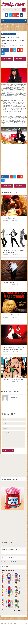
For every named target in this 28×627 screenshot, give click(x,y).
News (6, 24)
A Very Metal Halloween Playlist (12, 315)
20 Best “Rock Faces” (9, 218)
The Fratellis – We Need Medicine (13, 379)
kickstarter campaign (6, 96)
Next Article (19, 59)
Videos (16, 24)
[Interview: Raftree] (14, 270)
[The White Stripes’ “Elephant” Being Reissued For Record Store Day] (14, 335)
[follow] (12, 509)
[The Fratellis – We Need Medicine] (14, 367)
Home (2, 24)
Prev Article (8, 59)
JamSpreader (4, 623)
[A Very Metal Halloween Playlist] (14, 302)
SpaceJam (4, 45)
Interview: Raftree (8, 282)
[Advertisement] (14, 65)
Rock (11, 24)
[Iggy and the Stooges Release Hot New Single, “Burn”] (14, 238)
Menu (4, 21)
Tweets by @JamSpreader (8, 561)
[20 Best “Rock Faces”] (14, 205)
